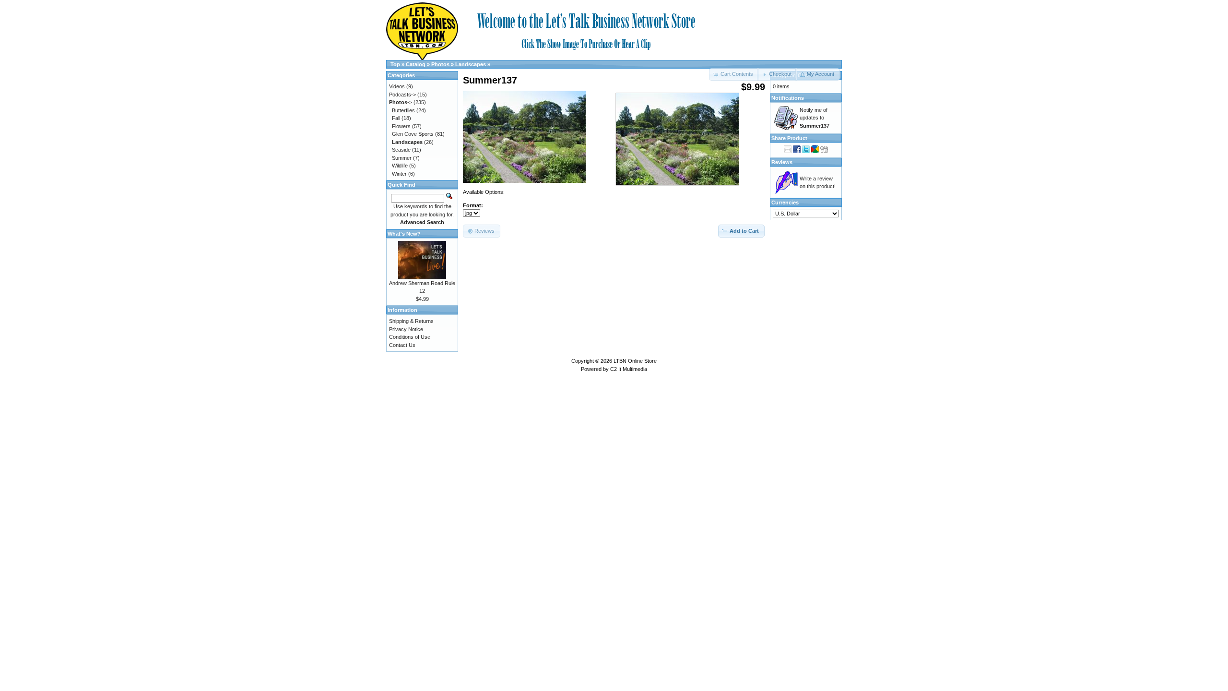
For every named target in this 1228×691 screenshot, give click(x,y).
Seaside (401, 150)
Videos (397, 86)
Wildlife (400, 165)
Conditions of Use (409, 337)
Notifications (787, 98)
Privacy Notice (406, 329)
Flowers (401, 126)
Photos (440, 64)
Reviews (781, 162)
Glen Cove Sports (413, 134)
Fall (396, 118)
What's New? (404, 234)
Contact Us (402, 345)
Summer (402, 158)
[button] (777, 74)
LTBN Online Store (635, 361)
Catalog (415, 64)
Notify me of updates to (814, 118)
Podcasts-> (402, 94)
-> (400, 102)
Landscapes (470, 64)
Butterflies (403, 110)
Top (395, 64)
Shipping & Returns (411, 321)
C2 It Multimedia (628, 369)
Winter (399, 174)
